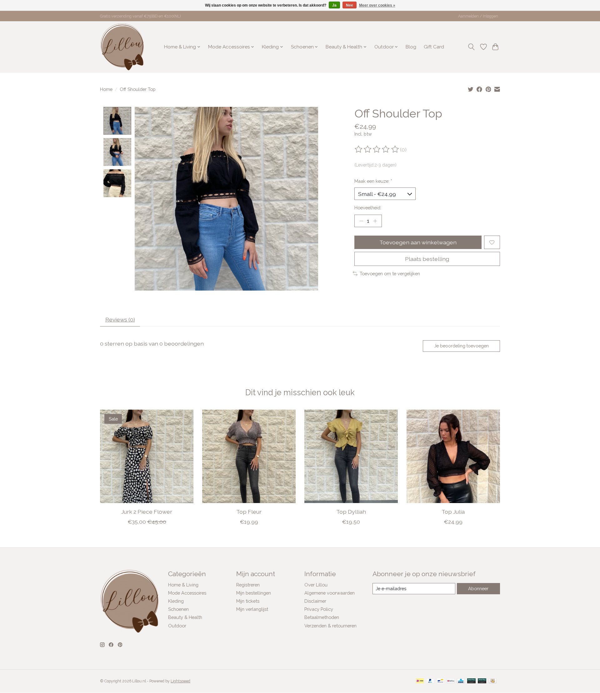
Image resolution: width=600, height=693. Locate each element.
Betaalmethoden (321, 617)
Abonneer (478, 588)
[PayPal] (430, 681)
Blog (411, 47)
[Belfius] (451, 681)
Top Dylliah (351, 511)
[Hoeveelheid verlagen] (361, 221)
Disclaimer (315, 601)
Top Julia (453, 511)
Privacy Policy (318, 609)
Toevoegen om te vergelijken (390, 273)
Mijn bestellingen (253, 593)
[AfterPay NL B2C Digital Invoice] (482, 681)
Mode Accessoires (187, 593)
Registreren (248, 584)
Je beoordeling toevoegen (461, 345)
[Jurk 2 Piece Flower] (146, 456)
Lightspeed (180, 681)
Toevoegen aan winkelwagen (418, 242)
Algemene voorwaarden (329, 593)
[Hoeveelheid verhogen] (375, 221)
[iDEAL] (420, 681)
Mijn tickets (247, 601)
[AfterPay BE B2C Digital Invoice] (471, 681)
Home (106, 89)
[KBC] (461, 681)
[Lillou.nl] (122, 46)
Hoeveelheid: (367, 207)
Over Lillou (316, 584)
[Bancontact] (440, 681)
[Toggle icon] (471, 46)
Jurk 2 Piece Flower (146, 511)
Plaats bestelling (427, 259)
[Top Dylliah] (351, 456)
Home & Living (183, 584)
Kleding (176, 601)
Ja (334, 5)
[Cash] (493, 681)
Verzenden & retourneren (330, 625)
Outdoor (177, 625)
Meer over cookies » (377, 5)
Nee (349, 5)
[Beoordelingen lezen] (377, 149)
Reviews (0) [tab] (120, 319)
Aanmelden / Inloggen (478, 16)
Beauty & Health (185, 617)
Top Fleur (249, 511)
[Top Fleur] (249, 456)
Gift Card (434, 47)
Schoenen (178, 609)
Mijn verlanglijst (252, 609)
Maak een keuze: (373, 181)
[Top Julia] (453, 456)
